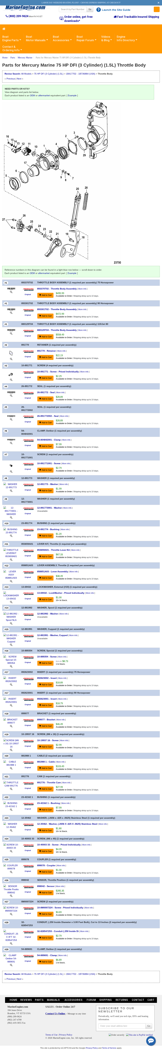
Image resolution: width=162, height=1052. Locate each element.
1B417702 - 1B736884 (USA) (80, 73)
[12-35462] (11, 830)
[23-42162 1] (11, 809)
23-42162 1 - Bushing (48, 803)
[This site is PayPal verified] (140, 1035)
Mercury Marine (25, 57)
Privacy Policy (65, 1035)
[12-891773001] (11, 517)
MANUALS (53, 999)
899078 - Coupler (46, 865)
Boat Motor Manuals (36, 38)
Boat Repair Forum (85, 38)
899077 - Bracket (46, 719)
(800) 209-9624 (18, 16)
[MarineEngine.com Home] (27, 8)
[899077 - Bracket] (11, 721)
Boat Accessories (61, 38)
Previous (10, 78)
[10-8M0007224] (11, 914)
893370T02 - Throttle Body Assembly (57, 288)
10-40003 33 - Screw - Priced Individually (59, 844)
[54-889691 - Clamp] (11, 958)
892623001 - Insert (47, 699)
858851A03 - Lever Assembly (52, 571)
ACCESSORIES (74, 999)
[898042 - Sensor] (11, 889)
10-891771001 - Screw (48, 463)
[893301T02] (11, 312)
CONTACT (138, 999)
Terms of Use (51, 1035)
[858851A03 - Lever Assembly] (11, 574)
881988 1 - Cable (46, 761)
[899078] (11, 871)
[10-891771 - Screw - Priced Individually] (11, 373)
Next (19, 78)
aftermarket (44, 95)
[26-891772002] (11, 419)
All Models (26, 73)
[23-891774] (11, 535)
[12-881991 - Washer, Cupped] (11, 638)
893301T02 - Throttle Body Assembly (57, 309)
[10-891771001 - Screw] (11, 465)
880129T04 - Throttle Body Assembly (57, 330)
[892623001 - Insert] (11, 700)
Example (72, 95)
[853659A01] (11, 559)
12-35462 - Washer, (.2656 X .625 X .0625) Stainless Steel (67, 824)
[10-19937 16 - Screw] (11, 743)
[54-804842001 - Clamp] (11, 439)
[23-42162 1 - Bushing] (11, 804)
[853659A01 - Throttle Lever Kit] (11, 553)
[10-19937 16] (11, 750)
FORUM (91, 999)
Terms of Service (109, 1048)
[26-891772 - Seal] (11, 392)
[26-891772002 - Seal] (11, 416)
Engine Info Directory (126, 38)
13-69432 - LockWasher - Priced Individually (60, 593)
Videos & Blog (105, 38)
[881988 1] (11, 768)
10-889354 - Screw (47, 656)
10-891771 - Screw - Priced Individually (58, 371)
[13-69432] (11, 602)
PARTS (39, 999)
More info (82, 289)
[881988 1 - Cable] (11, 763)
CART (151, 999)
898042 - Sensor (45, 886)
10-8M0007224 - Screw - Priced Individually (60, 907)
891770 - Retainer (46, 351)
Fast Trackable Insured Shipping (138, 16)
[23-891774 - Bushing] (11, 530)
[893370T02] (11, 292)
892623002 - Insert (47, 678)
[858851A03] (11, 581)
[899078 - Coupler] (11, 867)
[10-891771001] (11, 471)
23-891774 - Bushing (48, 529)
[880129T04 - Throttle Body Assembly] (11, 330)
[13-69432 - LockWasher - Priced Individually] (11, 595)
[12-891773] (11, 490)
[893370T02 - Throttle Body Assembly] (11, 288)
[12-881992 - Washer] (11, 616)
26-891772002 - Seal (48, 416)
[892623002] (11, 684)
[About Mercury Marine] (28, 289)
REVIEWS (26, 999)
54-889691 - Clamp (47, 955)
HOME (13, 999)
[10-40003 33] (11, 851)
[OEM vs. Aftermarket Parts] (28, 294)
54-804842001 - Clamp (49, 439)
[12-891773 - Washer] (11, 485)
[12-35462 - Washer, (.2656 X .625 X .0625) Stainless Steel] (11, 825)
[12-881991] (11, 644)
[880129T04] (11, 333)
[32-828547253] (11, 943)
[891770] (11, 358)
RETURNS (122, 999)
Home (5, 57)
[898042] (11, 895)
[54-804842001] (11, 443)
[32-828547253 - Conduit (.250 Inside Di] (11, 935)
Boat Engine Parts (10, 38)
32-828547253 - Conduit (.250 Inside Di (58, 931)
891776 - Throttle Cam (49, 782)
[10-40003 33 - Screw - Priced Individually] (11, 846)
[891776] (11, 789)
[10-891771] (11, 379)
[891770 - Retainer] (11, 353)
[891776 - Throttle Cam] (11, 784)
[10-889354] (11, 666)
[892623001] (11, 705)
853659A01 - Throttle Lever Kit (53, 550)
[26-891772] (11, 395)
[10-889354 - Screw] (11, 659)
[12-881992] (11, 623)
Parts (12, 57)
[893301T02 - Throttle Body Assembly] (11, 309)
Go (90, 9)
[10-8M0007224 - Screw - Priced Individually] (11, 909)
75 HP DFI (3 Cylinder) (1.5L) (49, 73)
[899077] (11, 726)
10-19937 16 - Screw (48, 740)
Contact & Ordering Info (11, 48)
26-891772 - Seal (46, 392)
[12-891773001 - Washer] (11, 511)
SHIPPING (105, 999)
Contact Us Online (55, 1013)
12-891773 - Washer (47, 484)
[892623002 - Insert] (11, 679)
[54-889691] (11, 965)
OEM (32, 95)
